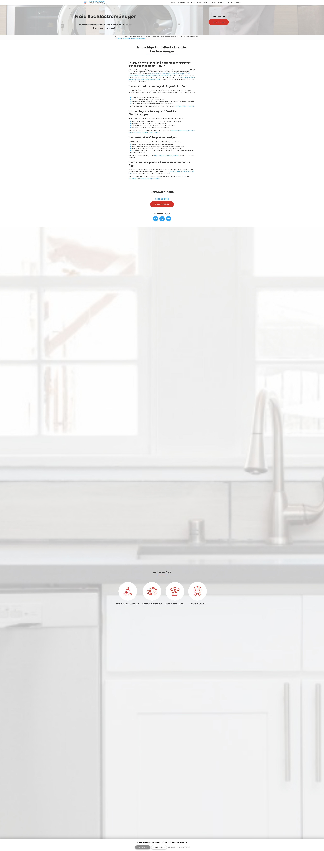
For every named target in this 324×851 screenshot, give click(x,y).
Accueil (172, 3)
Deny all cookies (159, 847)
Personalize (173, 847)
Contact (238, 3)
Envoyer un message (162, 204)
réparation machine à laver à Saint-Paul (147, 132)
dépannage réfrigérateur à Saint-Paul (166, 155)
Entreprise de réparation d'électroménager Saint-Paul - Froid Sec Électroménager (175, 36)
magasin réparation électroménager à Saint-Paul (145, 178)
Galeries (229, 3)
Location (221, 3)
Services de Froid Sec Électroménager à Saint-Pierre (135, 36)
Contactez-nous (218, 22)
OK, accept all (143, 847)
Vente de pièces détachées (206, 3)
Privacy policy (185, 847)
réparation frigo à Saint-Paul (185, 106)
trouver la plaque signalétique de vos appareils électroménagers (172, 150)
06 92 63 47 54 (162, 199)
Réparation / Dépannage (186, 3)
